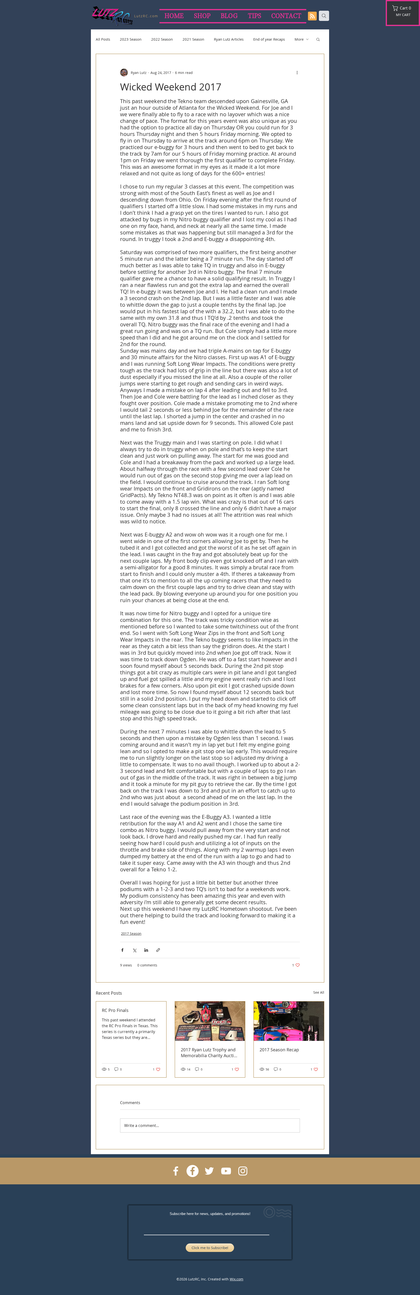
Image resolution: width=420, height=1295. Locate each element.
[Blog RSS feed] (312, 16)
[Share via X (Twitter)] (134, 950)
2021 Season (193, 39)
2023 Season (130, 39)
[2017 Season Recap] (289, 1021)
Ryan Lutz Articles (229, 39)
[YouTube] (226, 1171)
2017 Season (131, 933)
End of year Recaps (269, 39)
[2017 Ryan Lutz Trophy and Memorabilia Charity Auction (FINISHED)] (210, 1021)
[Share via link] (158, 950)
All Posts (103, 39)
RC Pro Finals (115, 1010)
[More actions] (297, 72)
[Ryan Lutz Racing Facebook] (176, 1171)
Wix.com (236, 1279)
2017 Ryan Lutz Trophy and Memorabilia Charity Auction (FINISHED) (210, 1052)
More (299, 39)
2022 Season (162, 39)
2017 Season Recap (279, 1050)
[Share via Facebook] (122, 950)
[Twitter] (209, 1171)
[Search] (324, 16)
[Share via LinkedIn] (146, 950)
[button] (403, 8)
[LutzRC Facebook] (192, 1171)
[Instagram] (243, 1171)
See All (318, 992)
